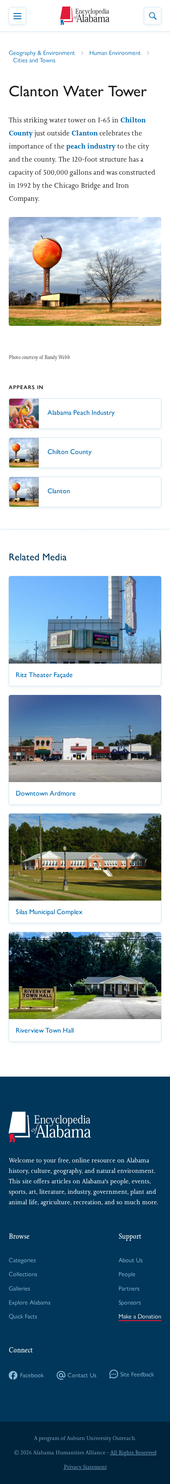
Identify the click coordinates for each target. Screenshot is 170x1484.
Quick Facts (23, 1316)
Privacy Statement (85, 1467)
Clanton (84, 133)
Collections (23, 1274)
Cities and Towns (34, 60)
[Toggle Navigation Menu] (17, 15)
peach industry (91, 146)
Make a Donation (140, 1316)
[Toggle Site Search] (152, 15)
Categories (22, 1260)
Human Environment (115, 53)
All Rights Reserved (133, 1452)
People (127, 1274)
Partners (129, 1288)
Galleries (19, 1288)
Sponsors (130, 1302)
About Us (131, 1260)
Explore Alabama (30, 1302)
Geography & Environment (42, 53)
